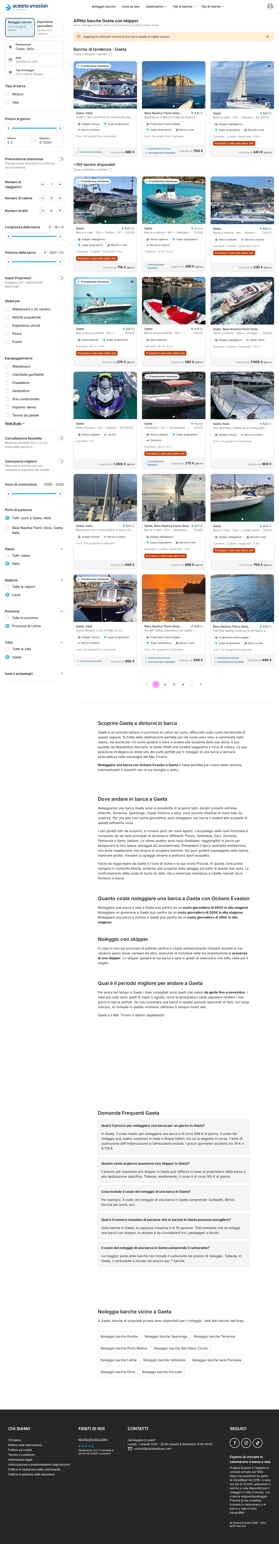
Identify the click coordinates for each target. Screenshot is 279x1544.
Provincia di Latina (130, 25)
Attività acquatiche (26, 317)
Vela (15, 102)
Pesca (16, 333)
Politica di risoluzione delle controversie (34, 1469)
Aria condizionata (25, 399)
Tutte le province (25, 618)
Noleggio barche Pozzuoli (162, 1372)
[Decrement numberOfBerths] (43, 211)
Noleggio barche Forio (117, 1372)
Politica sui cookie (20, 1449)
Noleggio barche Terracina (214, 1336)
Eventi (17, 342)
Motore (17, 94)
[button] (105, 106)
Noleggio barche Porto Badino (123, 1348)
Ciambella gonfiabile (28, 374)
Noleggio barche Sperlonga (166, 1336)
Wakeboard (21, 366)
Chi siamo (14, 1440)
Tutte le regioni (23, 587)
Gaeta (146, 25)
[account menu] (270, 6)
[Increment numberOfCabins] (60, 198)
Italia (106, 25)
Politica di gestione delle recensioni (31, 1474)
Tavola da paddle (25, 415)
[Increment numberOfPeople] (60, 184)
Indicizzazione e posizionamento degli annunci (39, 1464)
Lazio (114, 25)
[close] (267, 36)
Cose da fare (131, 6)
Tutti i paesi (21, 555)
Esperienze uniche (26, 325)
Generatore (20, 391)
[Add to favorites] (269, 66)
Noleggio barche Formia (119, 1336)
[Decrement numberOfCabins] (43, 198)
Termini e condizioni (21, 1454)
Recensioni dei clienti (93, 1439)
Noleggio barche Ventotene (164, 1360)
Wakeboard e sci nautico (31, 309)
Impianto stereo (24, 407)
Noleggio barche (103, 6)
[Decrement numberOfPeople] (43, 184)
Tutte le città (21, 649)
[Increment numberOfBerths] (60, 210)
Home (77, 25)
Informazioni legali (20, 1459)
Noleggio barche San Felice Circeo (181, 1348)
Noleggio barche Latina (118, 1360)
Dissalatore (20, 383)
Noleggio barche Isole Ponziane (216, 1360)
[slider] (8, 128)
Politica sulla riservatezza (25, 1445)
